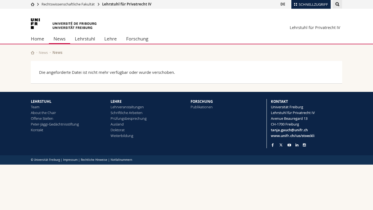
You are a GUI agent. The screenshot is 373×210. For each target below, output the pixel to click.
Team (35, 106)
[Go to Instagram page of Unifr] (304, 145)
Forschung (137, 39)
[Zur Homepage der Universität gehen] (63, 23)
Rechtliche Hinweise (94, 160)
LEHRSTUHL (41, 101)
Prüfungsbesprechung (129, 118)
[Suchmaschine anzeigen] (337, 4)
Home (37, 39)
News (60, 39)
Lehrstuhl (85, 39)
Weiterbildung (122, 135)
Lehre (110, 39)
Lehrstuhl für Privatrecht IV (126, 4)
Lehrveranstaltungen (127, 106)
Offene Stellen (42, 118)
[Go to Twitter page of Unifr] (281, 144)
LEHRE (116, 101)
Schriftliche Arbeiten (127, 112)
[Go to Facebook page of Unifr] (272, 144)
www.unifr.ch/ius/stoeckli (293, 135)
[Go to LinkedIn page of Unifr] (296, 145)
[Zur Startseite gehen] (32, 4)
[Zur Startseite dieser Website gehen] (32, 53)
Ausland (117, 124)
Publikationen (202, 106)
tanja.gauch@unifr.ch (289, 129)
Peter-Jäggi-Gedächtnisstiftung (55, 124)
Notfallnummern (121, 160)
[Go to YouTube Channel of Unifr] (289, 145)
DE (282, 4)
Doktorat (118, 129)
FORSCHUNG (202, 101)
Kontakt (37, 129)
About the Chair (43, 112)
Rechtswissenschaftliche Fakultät (69, 4)
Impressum (70, 160)
